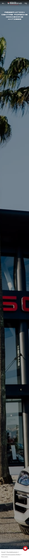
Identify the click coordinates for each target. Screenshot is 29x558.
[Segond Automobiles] (15, 1)
